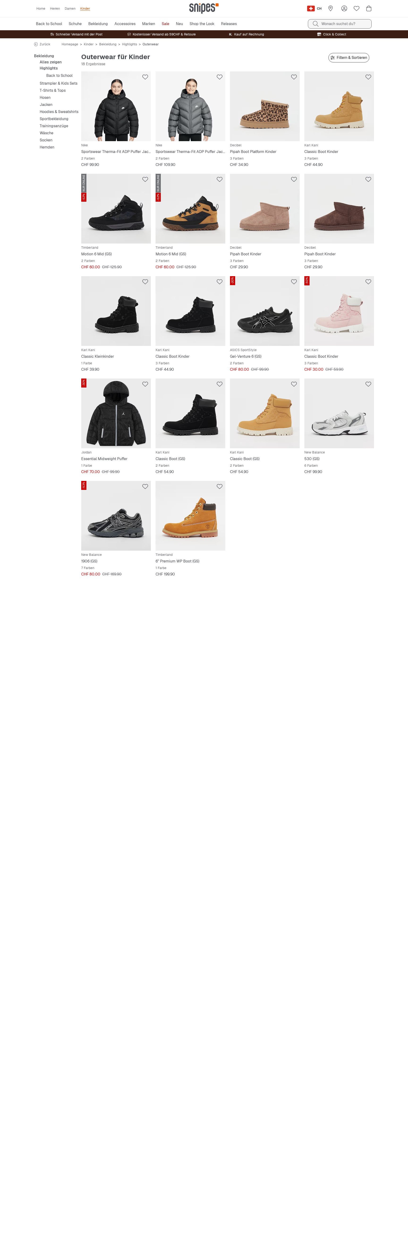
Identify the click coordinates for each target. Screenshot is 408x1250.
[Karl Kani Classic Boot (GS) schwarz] (190, 413)
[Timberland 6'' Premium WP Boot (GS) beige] (190, 516)
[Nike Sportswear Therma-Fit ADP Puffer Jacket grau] (190, 106)
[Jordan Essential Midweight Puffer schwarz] (116, 413)
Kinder (89, 44)
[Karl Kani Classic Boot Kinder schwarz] (190, 311)
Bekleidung (107, 44)
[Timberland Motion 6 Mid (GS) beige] (190, 209)
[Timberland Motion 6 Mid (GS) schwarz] (116, 209)
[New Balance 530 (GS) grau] (339, 413)
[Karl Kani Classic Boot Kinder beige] (339, 106)
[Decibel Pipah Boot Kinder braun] (339, 209)
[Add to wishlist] (145, 77)
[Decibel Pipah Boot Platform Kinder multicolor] (265, 106)
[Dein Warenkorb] (369, 8)
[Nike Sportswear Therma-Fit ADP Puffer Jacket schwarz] (116, 106)
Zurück (45, 44)
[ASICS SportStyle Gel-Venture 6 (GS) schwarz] (265, 311)
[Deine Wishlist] (356, 8)
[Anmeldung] (344, 8)
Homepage (70, 44)
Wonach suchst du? (338, 23)
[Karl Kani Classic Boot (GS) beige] (265, 413)
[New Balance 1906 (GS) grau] (116, 516)
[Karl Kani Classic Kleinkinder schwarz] (116, 311)
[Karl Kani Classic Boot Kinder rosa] (339, 311)
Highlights (129, 44)
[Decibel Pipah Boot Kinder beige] (265, 209)
